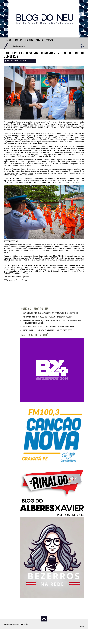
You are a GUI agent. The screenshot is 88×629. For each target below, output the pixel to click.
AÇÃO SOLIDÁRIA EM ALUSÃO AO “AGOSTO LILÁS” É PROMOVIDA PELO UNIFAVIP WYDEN (51, 313)
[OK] (82, 46)
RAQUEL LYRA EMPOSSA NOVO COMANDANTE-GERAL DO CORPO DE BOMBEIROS (44, 55)
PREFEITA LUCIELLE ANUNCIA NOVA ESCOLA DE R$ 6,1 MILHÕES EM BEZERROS (47, 330)
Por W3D (82, 626)
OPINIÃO (39, 40)
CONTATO (49, 40)
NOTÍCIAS (18, 40)
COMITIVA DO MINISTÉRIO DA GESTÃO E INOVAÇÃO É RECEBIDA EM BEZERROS (47, 316)
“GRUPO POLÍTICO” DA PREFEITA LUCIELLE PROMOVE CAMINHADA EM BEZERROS (48, 326)
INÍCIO (8, 40)
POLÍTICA (29, 40)
